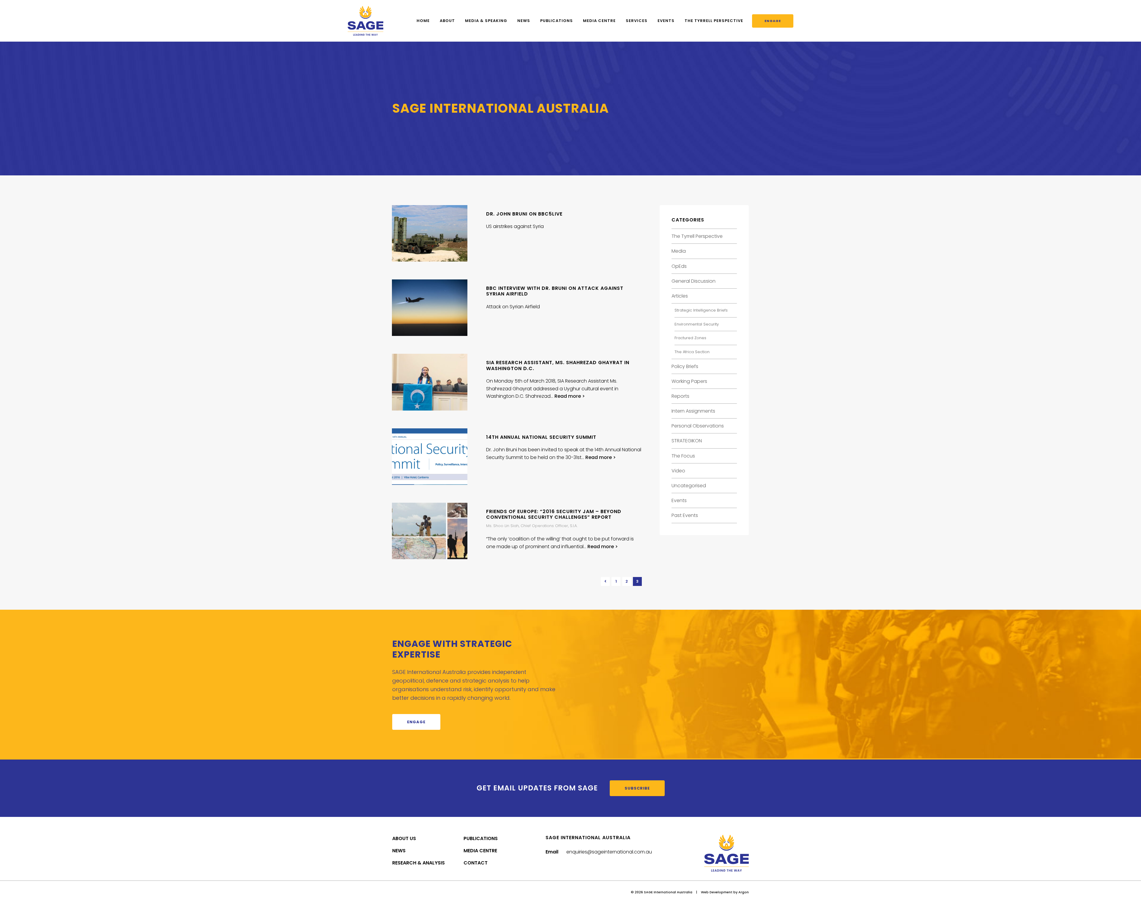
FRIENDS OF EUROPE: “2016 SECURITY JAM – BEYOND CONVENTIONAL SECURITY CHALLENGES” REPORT (553, 514)
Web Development (716, 892)
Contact (476, 862)
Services (636, 20)
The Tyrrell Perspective (714, 20)
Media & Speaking (486, 20)
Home (423, 20)
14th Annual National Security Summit (541, 437)
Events (666, 20)
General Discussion (694, 281)
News (523, 20)
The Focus (683, 455)
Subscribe (637, 788)
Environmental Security (696, 324)
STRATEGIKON (687, 440)
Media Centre (599, 20)
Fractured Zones (690, 338)
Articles (680, 296)
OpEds (679, 266)
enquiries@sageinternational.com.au (609, 851)
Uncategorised (689, 485)
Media (679, 251)
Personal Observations (698, 425)
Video (678, 470)
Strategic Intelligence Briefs (701, 310)
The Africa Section (692, 352)
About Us (404, 838)
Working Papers (689, 381)
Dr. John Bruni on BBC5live (524, 213)
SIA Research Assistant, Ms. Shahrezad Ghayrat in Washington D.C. (557, 365)
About (447, 20)
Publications (556, 20)
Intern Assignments (693, 411)
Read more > (569, 396)
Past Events (685, 515)
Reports (680, 396)
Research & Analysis (418, 862)
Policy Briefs (685, 366)
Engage (773, 20)
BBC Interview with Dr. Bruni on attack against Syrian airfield (554, 291)
